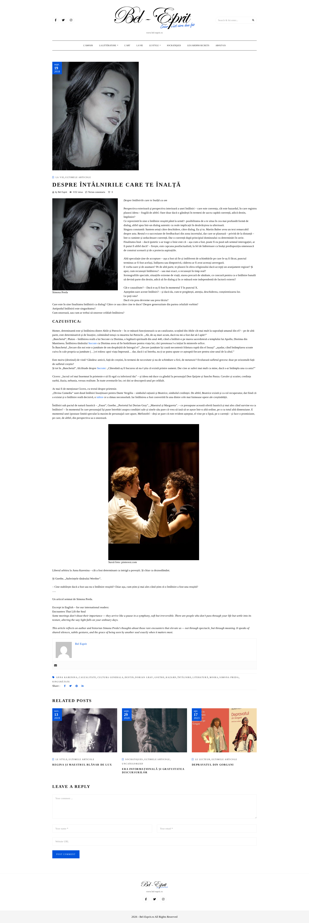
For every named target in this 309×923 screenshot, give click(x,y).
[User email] (55, 665)
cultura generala (110, 677)
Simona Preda (229, 677)
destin (129, 677)
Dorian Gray (144, 677)
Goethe (159, 677)
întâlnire (185, 677)
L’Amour (88, 45)
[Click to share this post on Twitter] (70, 686)
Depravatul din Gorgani (213, 764)
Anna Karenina (67, 677)
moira (214, 677)
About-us (220, 45)
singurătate (61, 682)
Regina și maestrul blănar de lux (82, 764)
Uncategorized (132, 764)
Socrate (92, 343)
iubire (100, 397)
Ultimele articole (78, 177)
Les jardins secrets (198, 45)
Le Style (154, 45)
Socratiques (174, 45)
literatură (200, 677)
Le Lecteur (202, 759)
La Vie (139, 45)
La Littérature (108, 45)
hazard (171, 677)
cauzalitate (87, 677)
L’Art (127, 45)
